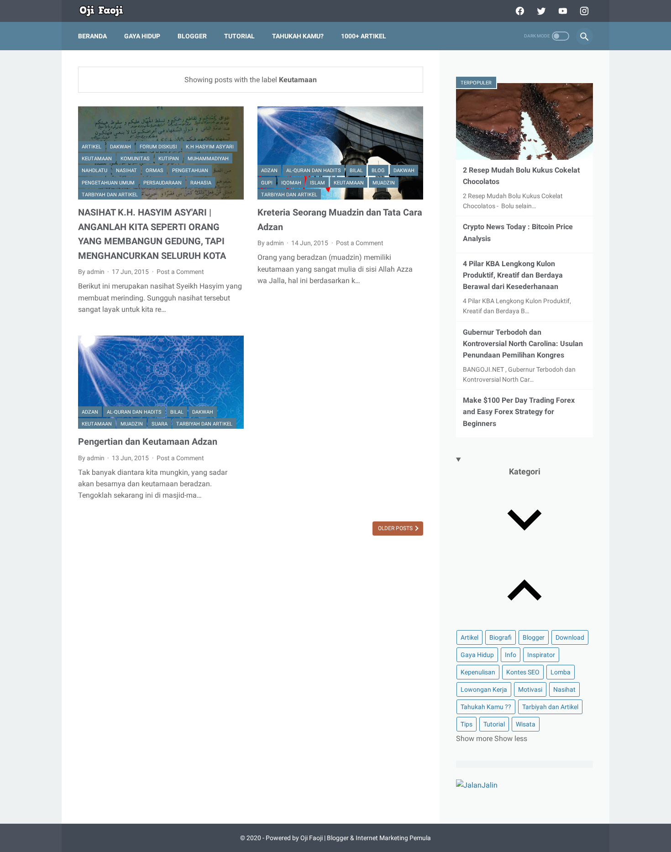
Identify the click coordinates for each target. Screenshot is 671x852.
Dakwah (120, 147)
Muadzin (383, 183)
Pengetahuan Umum (108, 183)
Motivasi (530, 689)
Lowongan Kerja (484, 689)
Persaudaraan (162, 183)
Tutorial (239, 36)
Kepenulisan (478, 672)
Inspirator (541, 654)
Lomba (560, 672)
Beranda (92, 36)
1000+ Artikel (363, 36)
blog (378, 171)
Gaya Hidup (142, 36)
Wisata (525, 724)
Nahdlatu (94, 171)
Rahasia (200, 183)
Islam (317, 183)
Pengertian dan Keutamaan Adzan (147, 441)
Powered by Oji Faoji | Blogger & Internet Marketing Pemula (348, 837)
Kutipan (168, 159)
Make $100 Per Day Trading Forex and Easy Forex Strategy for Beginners (519, 411)
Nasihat (126, 171)
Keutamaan (97, 159)
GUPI (267, 183)
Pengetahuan (190, 171)
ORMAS (154, 171)
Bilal (356, 171)
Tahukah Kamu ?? (486, 706)
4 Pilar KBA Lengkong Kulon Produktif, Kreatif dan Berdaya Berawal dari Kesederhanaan (513, 275)
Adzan (269, 171)
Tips (466, 724)
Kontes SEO (523, 672)
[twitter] (540, 11)
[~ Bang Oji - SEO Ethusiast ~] (107, 11)
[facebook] (519, 11)
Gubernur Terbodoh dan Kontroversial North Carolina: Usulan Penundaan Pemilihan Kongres (523, 343)
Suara (160, 424)
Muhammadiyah (208, 159)
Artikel (91, 147)
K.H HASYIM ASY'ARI (210, 147)
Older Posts (396, 528)
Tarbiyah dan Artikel (110, 195)
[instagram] (583, 11)
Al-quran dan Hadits (313, 171)
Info (510, 654)
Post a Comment (180, 271)
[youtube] (561, 11)
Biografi (500, 637)
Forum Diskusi (158, 147)
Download (570, 637)
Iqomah (291, 183)
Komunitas (135, 159)
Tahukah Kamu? (298, 36)
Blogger (192, 36)
